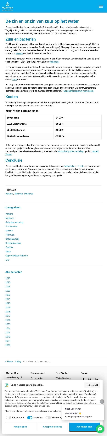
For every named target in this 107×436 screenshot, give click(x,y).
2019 (7, 307)
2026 (7, 278)
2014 (7, 328)
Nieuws (9, 230)
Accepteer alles (84, 426)
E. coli (80, 166)
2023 (7, 290)
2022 (7, 295)
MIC (7, 260)
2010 (7, 345)
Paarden (9, 247)
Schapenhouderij (13, 243)
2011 (7, 341)
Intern (8, 251)
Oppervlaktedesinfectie (16, 255)
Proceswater (11, 226)
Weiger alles (20, 426)
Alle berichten (13, 272)
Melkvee (19, 193)
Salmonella (69, 166)
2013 (7, 332)
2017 (7, 316)
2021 (7, 299)
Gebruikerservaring (14, 222)
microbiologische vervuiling (71, 151)
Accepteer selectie (52, 426)
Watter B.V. (7, 6)
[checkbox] (14, 417)
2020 (7, 303)
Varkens (9, 193)
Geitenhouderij (12, 239)
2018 (7, 311)
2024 (7, 286)
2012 (7, 336)
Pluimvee (28, 193)
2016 (7, 320)
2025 (7, 282)
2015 (7, 324)
